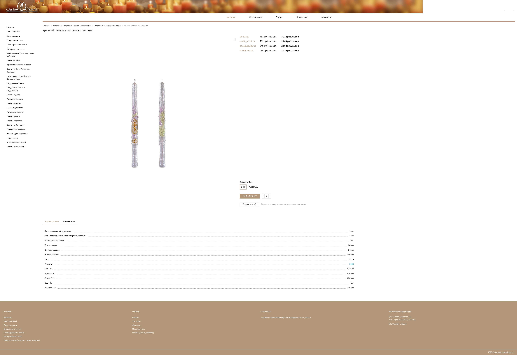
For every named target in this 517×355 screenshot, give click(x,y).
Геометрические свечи (17, 45)
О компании (255, 17)
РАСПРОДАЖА (13, 32)
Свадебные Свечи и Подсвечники (16, 89)
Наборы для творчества (17, 133)
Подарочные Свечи (15, 83)
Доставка (136, 321)
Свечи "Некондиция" (16, 146)
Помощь (136, 312)
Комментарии (69, 221)
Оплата (135, 317)
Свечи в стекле (13, 60)
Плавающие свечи (15, 108)
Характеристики (52, 221)
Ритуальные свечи (15, 112)
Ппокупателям (138, 329)
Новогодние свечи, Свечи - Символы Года (19, 77)
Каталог (231, 17)
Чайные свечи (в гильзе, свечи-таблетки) (20, 54)
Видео (279, 17)
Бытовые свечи (13, 36)
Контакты (326, 17)
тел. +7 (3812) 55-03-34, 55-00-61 (402, 320)
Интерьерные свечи (16, 49)
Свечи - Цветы (13, 95)
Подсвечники (12, 138)
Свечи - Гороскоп (14, 121)
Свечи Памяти (13, 116)
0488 (351, 264)
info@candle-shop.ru (398, 324)
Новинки (10, 27)
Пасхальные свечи (15, 99)
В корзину (251, 196)
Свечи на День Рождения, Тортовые (18, 70)
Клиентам (301, 17)
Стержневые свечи (15, 40)
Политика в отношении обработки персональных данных (286, 317)
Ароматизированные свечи (19, 65)
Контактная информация (400, 312)
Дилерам (136, 325)
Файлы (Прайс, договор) (143, 333)
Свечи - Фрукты (14, 103)
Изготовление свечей (16, 142)
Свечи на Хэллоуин (15, 125)
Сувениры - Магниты (16, 129)
